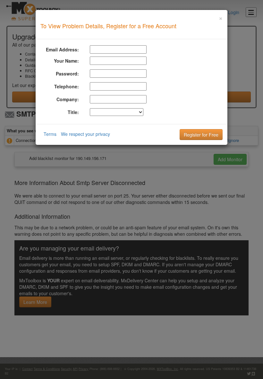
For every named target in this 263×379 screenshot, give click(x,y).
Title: (73, 112)
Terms (50, 134)
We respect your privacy (85, 134)
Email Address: (62, 49)
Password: (67, 73)
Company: (67, 99)
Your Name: (66, 60)
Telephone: (66, 86)
